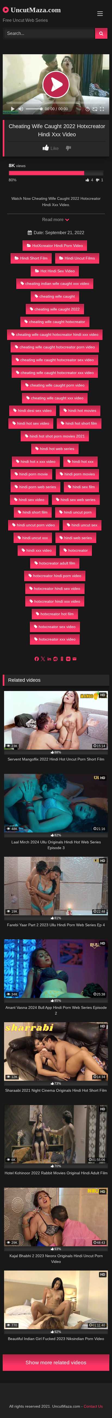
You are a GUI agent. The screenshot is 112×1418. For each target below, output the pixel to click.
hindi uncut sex (84, 525)
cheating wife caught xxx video (57, 398)
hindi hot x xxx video (38, 461)
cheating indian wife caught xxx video (57, 283)
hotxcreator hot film (57, 614)
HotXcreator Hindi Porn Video (57, 245)
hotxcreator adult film (57, 563)
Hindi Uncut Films (80, 258)
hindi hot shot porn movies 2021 (57, 436)
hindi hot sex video (33, 423)
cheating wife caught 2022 (57, 309)
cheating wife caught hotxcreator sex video (57, 360)
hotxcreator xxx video (57, 639)
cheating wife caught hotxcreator (57, 321)
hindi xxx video (39, 550)
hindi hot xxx (83, 461)
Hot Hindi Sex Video (58, 271)
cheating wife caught (57, 296)
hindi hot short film (81, 423)
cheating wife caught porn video (57, 385)
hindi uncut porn (78, 512)
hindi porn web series (37, 487)
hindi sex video (31, 499)
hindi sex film (84, 487)
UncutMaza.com (35, 10)
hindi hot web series (57, 448)
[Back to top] (95, 1401)
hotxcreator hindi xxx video (57, 601)
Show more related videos (56, 1362)
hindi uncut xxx (35, 538)
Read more (53, 219)
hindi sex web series (78, 499)
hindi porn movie (33, 474)
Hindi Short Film (34, 258)
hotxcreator (78, 550)
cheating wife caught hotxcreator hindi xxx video (57, 334)
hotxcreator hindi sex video (57, 588)
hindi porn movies (79, 474)
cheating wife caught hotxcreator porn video (57, 347)
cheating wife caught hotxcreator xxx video (57, 372)
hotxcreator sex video (57, 626)
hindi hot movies (82, 410)
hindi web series (78, 538)
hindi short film (35, 512)
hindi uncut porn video (36, 525)
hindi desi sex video (35, 410)
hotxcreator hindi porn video (57, 576)
